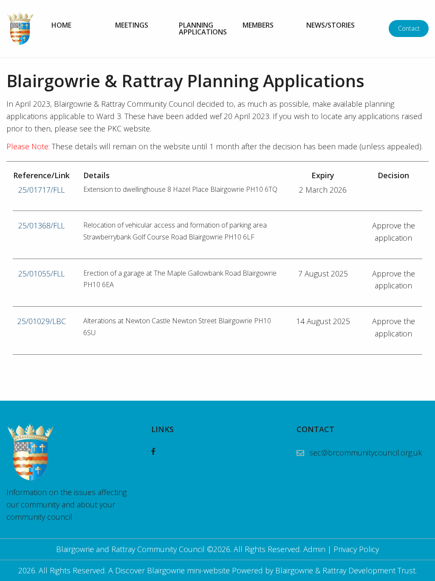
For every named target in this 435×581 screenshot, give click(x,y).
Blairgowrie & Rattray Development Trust (345, 570)
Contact (409, 28)
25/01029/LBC (41, 321)
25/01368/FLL (41, 225)
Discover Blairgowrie (150, 570)
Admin (314, 549)
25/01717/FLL (41, 190)
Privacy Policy (356, 549)
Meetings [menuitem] (131, 25)
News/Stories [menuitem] (330, 25)
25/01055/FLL (41, 273)
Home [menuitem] (61, 25)
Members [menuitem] (258, 25)
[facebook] (153, 451)
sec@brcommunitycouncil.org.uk (365, 452)
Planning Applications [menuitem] (203, 28)
